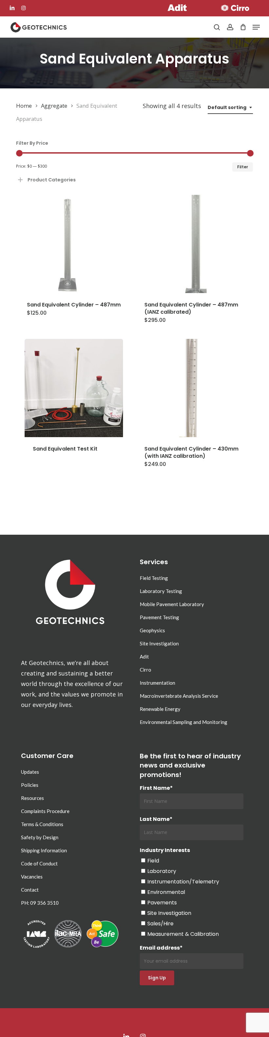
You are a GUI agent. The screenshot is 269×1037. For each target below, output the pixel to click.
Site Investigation (159, 643)
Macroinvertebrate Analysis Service (179, 696)
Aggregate (54, 105)
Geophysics (152, 630)
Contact (30, 890)
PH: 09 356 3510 (40, 903)
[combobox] (230, 107)
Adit (144, 656)
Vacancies (32, 877)
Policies (29, 785)
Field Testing (154, 578)
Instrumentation (157, 683)
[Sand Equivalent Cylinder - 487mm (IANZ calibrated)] (193, 244)
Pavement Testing (159, 617)
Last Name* (156, 819)
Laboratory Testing (161, 591)
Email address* (161, 948)
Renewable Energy (160, 709)
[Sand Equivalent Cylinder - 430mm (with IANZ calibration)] (193, 388)
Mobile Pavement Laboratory (172, 604)
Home (24, 105)
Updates (30, 772)
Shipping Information (44, 850)
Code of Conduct (39, 863)
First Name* (156, 788)
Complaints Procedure (45, 811)
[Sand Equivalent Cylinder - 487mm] (74, 244)
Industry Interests (165, 850)
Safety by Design (39, 837)
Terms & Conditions (42, 824)
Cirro (145, 670)
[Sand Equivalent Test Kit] (74, 388)
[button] (256, 27)
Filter (242, 167)
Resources (32, 798)
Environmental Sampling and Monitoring (183, 722)
